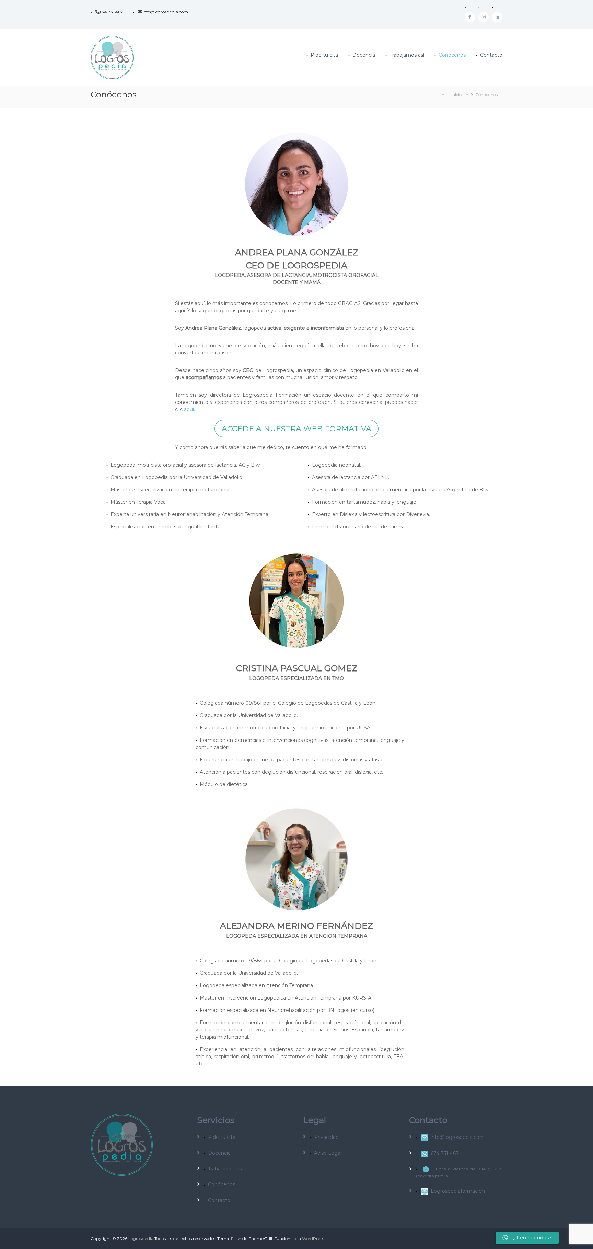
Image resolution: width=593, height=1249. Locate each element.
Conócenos (452, 55)
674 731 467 (111, 11)
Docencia (363, 55)
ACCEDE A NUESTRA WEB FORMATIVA (296, 428)
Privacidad (326, 1137)
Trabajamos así (406, 55)
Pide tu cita (324, 55)
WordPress (313, 1238)
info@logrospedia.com (165, 11)
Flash (236, 1238)
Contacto (491, 55)
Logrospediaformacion (458, 1191)
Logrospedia (140, 1238)
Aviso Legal (327, 1153)
